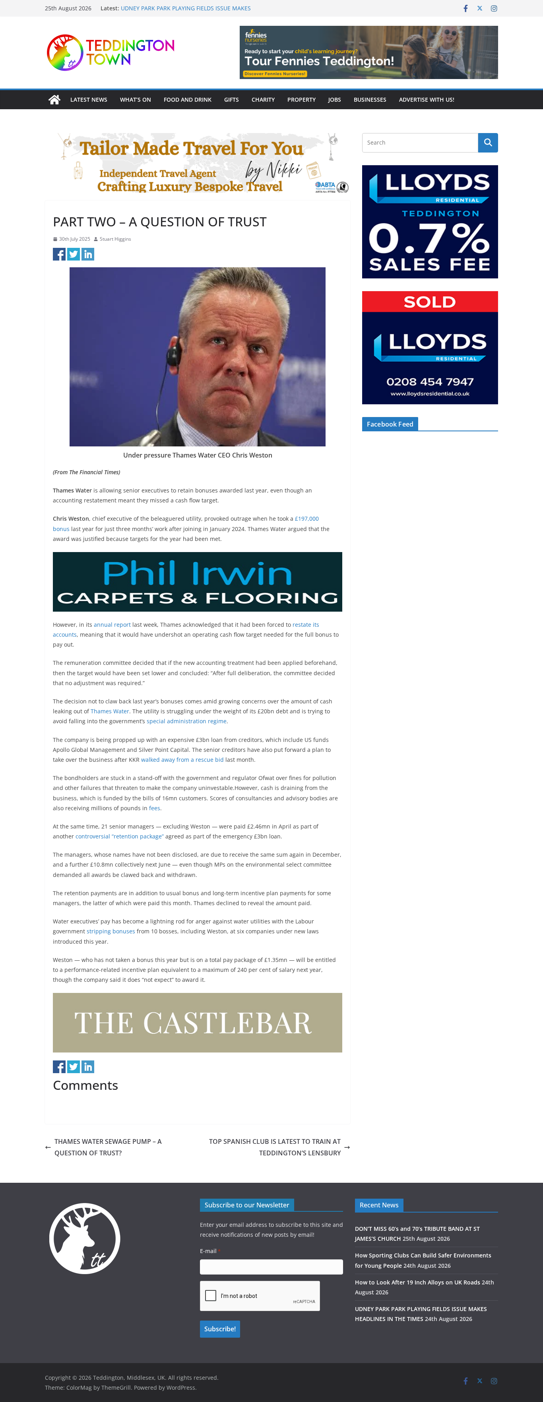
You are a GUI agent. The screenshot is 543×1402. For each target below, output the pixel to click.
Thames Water (110, 711)
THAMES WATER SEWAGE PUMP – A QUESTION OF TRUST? (108, 1147)
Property (301, 99)
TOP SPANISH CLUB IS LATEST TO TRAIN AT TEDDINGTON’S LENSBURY (275, 1147)
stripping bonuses (111, 931)
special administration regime (187, 721)
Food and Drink (187, 99)
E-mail (210, 1251)
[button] (369, 52)
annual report (112, 624)
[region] (369, 52)
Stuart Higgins (115, 239)
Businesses (370, 99)
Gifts (231, 99)
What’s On (135, 99)
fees (154, 808)
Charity (263, 99)
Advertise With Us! (426, 99)
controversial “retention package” (120, 836)
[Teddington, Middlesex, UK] (54, 99)
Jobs (334, 99)
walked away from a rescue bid (182, 759)
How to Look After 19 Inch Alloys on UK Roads (181, 6)
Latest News (88, 99)
